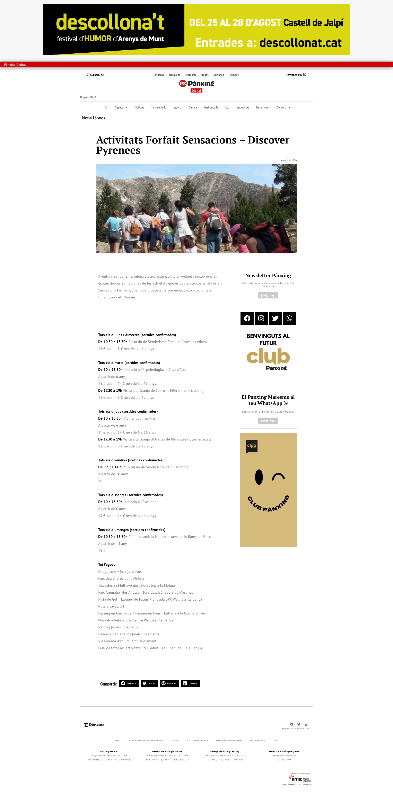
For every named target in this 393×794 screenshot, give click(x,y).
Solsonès (218, 75)
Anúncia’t (118, 740)
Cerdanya (159, 75)
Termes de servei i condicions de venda (229, 740)
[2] (268, 489)
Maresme (190, 75)
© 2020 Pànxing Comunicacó (197, 740)
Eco (227, 107)
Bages (205, 75)
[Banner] (196, 29)
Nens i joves (263, 107)
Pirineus (234, 75)
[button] (129, 683)
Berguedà (175, 75)
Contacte (175, 740)
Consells (281, 107)
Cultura (193, 107)
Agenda (119, 107)
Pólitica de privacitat (257, 740)
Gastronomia (211, 107)
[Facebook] (247, 318)
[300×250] (268, 352)
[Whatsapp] (289, 318)
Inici (105, 107)
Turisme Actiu (158, 107)
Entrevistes (243, 107)
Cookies (275, 740)
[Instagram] (261, 318)
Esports (178, 107)
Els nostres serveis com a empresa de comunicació (146, 740)
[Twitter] (275, 318)
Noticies (139, 107)
